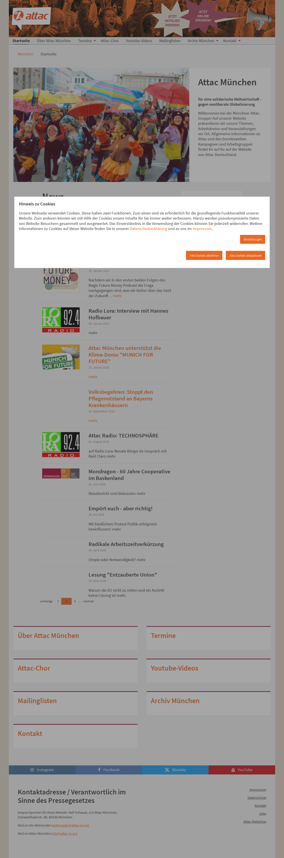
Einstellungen (253, 239)
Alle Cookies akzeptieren (245, 255)
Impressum (202, 228)
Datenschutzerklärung (148, 228)
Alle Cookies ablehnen (204, 255)
